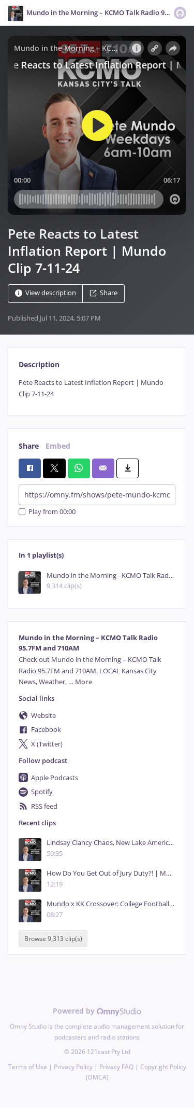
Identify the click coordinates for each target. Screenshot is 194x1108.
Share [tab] (29, 446)
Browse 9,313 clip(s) (53, 938)
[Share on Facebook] (30, 468)
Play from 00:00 (52, 511)
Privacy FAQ (116, 1066)
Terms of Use (27, 1066)
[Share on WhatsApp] (79, 468)
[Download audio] (127, 468)
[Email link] (103, 468)
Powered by (75, 1011)
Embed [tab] (58, 446)
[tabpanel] (97, 388)
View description (50, 293)
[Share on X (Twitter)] (54, 468)
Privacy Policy (73, 1066)
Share (108, 293)
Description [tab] (39, 364)
